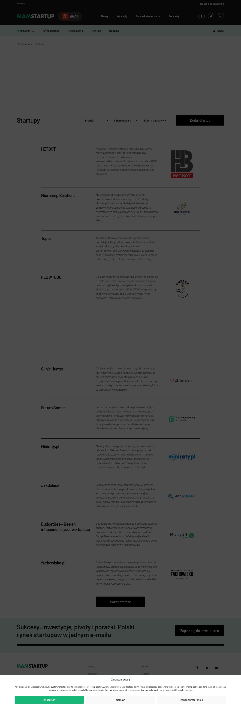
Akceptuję (49, 699)
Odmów (120, 699)
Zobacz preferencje (191, 699)
